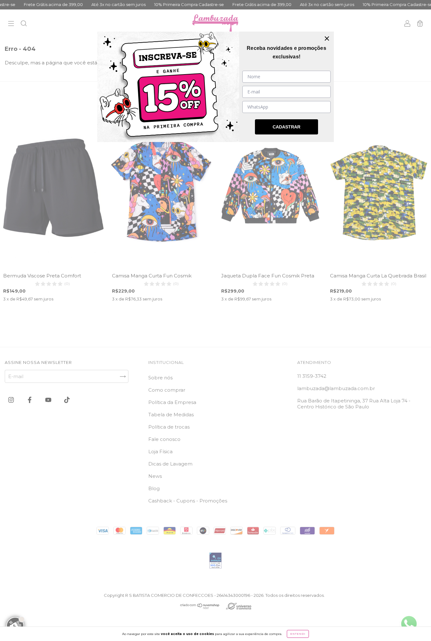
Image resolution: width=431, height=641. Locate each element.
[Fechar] (327, 38)
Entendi (297, 633)
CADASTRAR (286, 126)
